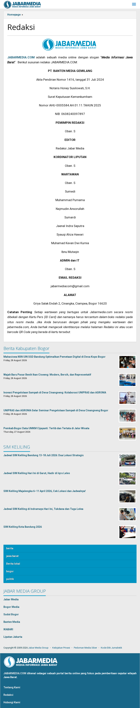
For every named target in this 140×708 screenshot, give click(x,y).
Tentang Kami (11, 687)
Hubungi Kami (11, 702)
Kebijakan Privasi (61, 647)
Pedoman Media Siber (85, 647)
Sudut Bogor (11, 614)
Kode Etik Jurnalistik (111, 647)
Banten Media (11, 621)
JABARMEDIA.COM (14, 673)
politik (10, 579)
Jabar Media (11, 599)
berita (9, 548)
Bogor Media (11, 606)
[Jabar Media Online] (22, 4)
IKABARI (8, 629)
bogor (10, 571)
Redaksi (8, 694)
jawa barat (12, 556)
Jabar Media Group (38, 647)
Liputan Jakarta (12, 636)
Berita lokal (13, 563)
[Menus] (134, 4)
